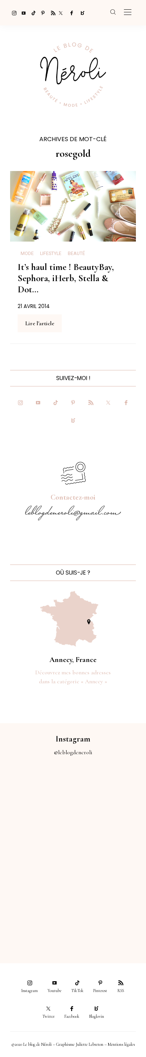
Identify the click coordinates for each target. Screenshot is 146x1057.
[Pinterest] (41, 12)
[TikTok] (31, 12)
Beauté (76, 253)
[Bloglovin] (80, 12)
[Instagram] (12, 12)
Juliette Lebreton (89, 1044)
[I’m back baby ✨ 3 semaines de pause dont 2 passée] (36, 834)
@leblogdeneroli (73, 752)
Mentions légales (121, 1044)
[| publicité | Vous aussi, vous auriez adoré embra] (109, 875)
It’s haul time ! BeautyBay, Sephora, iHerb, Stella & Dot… (66, 278)
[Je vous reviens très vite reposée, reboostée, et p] (109, 834)
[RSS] (51, 12)
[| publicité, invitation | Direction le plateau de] (109, 793)
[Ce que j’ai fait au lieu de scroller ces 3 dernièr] (36, 793)
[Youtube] (21, 12)
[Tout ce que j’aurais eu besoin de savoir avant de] (36, 916)
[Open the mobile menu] (127, 12)
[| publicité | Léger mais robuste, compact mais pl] (36, 875)
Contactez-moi (73, 497)
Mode (27, 253)
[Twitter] (60, 12)
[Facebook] (70, 12)
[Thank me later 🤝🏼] (109, 916)
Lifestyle (50, 253)
